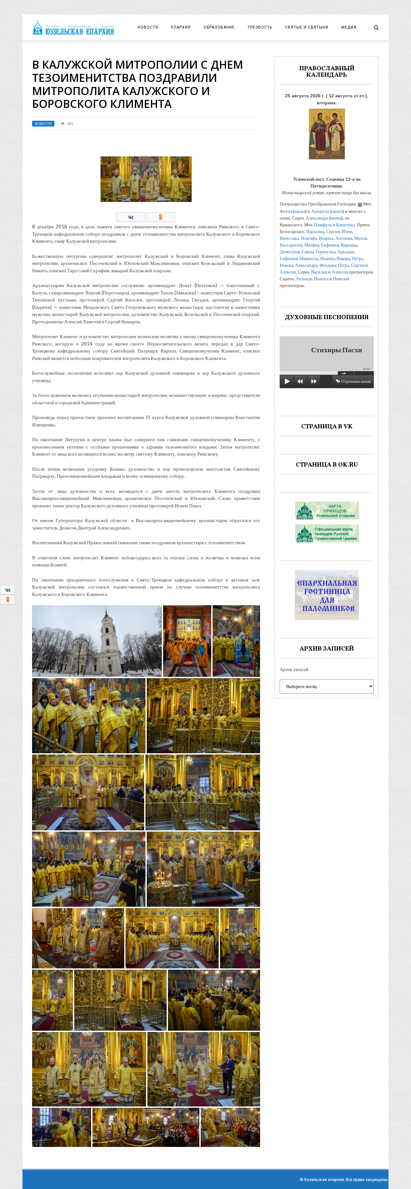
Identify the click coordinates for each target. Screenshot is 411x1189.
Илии (347, 231)
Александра (317, 218)
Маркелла (309, 258)
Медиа (348, 27)
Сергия (333, 231)
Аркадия (345, 251)
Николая (341, 278)
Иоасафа (309, 238)
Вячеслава (289, 238)
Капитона (345, 224)
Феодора (327, 265)
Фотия (286, 211)
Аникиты (320, 211)
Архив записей (294, 669)
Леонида (303, 278)
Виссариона (291, 245)
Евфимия (330, 245)
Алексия (288, 272)
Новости (148, 27)
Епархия (181, 27)
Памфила (323, 224)
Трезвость (260, 27)
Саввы (308, 251)
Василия (319, 272)
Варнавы (349, 245)
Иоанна (326, 238)
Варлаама (315, 231)
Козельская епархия (324, 1179)
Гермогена (326, 251)
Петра (357, 258)
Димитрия (290, 251)
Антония (343, 238)
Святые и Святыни (306, 27)
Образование (219, 27)
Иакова (343, 258)
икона (299, 211)
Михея (360, 238)
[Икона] (327, 132)
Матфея (311, 245)
